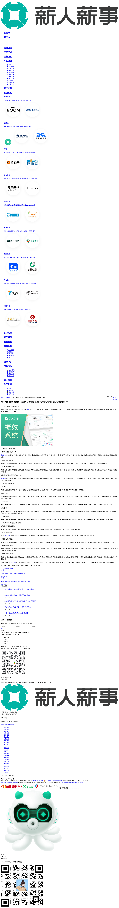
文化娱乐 (6, 761)
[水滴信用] (28, 788)
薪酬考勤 (6, 729)
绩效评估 (3, 455)
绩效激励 (6, 733)
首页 (2, 397)
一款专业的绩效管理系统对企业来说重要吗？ (17, 613)
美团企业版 (68, 782)
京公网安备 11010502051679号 (53, 781)
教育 (5, 751)
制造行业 (6, 748)
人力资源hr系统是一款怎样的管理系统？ (17, 595)
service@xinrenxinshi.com (7, 724)
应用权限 (15, 782)
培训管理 (6, 735)
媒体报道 (6, 772)
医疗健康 (6, 755)
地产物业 (6, 757)
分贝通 (63, 782)
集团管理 (6, 737)
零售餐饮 (6, 753)
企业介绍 (6, 766)
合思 (81, 782)
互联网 (6, 750)
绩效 (28, 409)
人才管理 (6, 744)
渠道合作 (6, 770)
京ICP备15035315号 (37, 781)
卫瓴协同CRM (76, 782)
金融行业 (6, 763)
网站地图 (9, 782)
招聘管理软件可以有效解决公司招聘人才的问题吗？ (20, 601)
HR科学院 (7, 397)
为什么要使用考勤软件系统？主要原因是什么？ (19, 589)
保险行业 (6, 759)
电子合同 (6, 742)
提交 (2, 628)
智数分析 (6, 741)
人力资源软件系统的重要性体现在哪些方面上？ (18, 607)
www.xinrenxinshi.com (7, 568)
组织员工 (6, 727)
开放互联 (6, 739)
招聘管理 (6, 731)
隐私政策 (3, 782)
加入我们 (6, 768)
